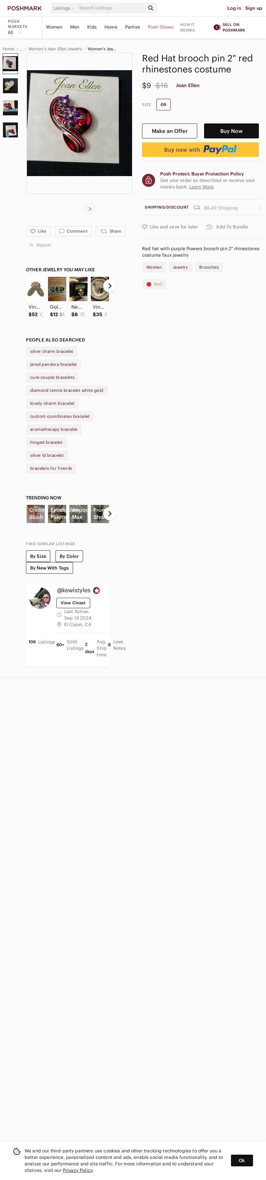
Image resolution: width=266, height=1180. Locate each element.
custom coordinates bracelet (60, 416)
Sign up (253, 8)
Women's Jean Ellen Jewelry (55, 49)
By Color (69, 556)
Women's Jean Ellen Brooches (102, 49)
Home (110, 27)
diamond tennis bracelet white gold (66, 390)
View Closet (73, 603)
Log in (234, 8)
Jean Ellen (188, 85)
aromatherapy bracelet (54, 429)
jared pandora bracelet (53, 364)
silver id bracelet (47, 455)
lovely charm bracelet (52, 403)
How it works (187, 27)
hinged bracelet (46, 442)
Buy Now (231, 131)
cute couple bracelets (52, 377)
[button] (65, 8)
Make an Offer (169, 131)
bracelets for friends (51, 468)
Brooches (209, 267)
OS (163, 104)
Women (54, 27)
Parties (132, 27)
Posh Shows (161, 27)
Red (158, 284)
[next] (89, 208)
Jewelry (180, 267)
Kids (92, 27)
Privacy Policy (77, 1170)
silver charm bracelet (51, 351)
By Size (38, 556)
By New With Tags (49, 568)
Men (74, 27)
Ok (242, 1160)
